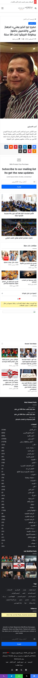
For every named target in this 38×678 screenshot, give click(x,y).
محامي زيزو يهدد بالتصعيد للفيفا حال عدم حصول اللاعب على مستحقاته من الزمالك (10, 383)
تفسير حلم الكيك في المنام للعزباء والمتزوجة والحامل (10, 282)
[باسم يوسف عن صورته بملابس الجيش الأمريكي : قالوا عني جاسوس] (31, 574)
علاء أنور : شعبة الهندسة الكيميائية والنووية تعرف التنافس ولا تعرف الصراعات (28, 361)
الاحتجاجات (9, 590)
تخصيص (27, 599)
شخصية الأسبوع (30, 534)
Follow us (34, 608)
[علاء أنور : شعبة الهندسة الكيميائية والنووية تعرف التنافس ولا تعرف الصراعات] (28, 353)
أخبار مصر (31, 439)
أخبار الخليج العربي (28, 433)
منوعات (33, 543)
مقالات (33, 540)
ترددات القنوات (29, 528)
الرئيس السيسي (21, 596)
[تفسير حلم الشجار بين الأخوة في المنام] (28, 256)
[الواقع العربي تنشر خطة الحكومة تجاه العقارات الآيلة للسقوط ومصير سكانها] (7, 574)
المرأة (33, 495)
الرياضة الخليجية (29, 513)
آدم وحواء (31, 498)
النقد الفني (31, 492)
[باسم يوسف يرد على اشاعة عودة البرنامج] (19, 575)
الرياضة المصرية (29, 519)
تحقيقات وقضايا (29, 477)
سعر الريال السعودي (11, 599)
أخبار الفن (31, 489)
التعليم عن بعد (30, 468)
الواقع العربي (11, 596)
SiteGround (17, 659)
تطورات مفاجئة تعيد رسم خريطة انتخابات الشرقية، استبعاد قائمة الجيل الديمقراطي (29, 386)
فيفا (25, 603)
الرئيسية (32, 19)
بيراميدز (33, 599)
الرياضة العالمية (29, 516)
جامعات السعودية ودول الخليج (25, 471)
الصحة (33, 483)
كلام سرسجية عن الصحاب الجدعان (29, 281)
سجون (20, 599)
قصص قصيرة (30, 456)
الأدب (33, 444)
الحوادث (33, 474)
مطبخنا (32, 507)
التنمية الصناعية (31, 593)
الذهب (23, 593)
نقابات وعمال (31, 546)
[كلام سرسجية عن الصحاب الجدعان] (28, 274)
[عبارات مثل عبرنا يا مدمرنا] (10, 256)
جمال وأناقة (30, 501)
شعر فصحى (30, 453)
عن (25, 662)
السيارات (32, 480)
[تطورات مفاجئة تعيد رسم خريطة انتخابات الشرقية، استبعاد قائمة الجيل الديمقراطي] (28, 375)
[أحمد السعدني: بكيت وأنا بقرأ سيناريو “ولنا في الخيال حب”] (7, 566)
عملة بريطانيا (32, 603)
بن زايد (4, 596)
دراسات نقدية (30, 447)
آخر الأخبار (26, 19)
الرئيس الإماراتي (15, 593)
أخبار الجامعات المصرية (27, 465)
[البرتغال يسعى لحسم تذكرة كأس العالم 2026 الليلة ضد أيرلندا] (10, 353)
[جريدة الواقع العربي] (25, 8)
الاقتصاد (33, 459)
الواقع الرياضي (31, 510)
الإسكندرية (17, 590)
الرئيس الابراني (31, 596)
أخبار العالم (13, 662)
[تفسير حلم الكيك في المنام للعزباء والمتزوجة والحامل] (10, 275)
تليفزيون (33, 525)
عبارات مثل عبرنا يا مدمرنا (11, 262)
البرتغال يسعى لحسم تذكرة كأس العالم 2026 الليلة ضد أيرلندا (10, 361)
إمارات (24, 590)
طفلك (32, 504)
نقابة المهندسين (18, 603)
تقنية (7, 662)
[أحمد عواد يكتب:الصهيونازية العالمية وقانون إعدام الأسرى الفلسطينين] (31, 559)
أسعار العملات (32, 590)
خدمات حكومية (31, 531)
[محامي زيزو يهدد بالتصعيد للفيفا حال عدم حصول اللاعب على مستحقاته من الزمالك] (10, 373)
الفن (34, 486)
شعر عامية (31, 450)
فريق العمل (20, 662)
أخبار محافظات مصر (26, 442)
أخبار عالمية (30, 436)
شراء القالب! (19, 665)
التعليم (33, 462)
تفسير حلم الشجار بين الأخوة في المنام (28, 264)
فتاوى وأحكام (31, 537)
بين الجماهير (31, 522)
